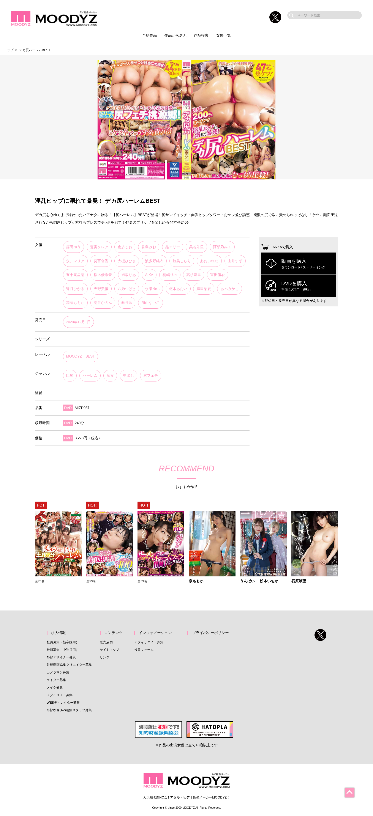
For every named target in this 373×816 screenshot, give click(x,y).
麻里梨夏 (203, 289)
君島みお (148, 247)
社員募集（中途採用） (63, 649)
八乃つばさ (127, 289)
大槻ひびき (127, 261)
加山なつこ (150, 302)
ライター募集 (56, 680)
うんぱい (247, 581)
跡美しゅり (182, 261)
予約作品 (149, 35)
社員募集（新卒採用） (63, 642)
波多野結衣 (154, 261)
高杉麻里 (193, 275)
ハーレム (90, 375)
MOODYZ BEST (80, 356)
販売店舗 (106, 642)
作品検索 (201, 35)
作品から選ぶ (175, 35)
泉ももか (196, 581)
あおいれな (209, 261)
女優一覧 (223, 35)
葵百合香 (101, 261)
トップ (8, 50)
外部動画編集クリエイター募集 (69, 665)
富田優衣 (217, 275)
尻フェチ (150, 375)
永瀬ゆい (152, 289)
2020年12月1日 (78, 322)
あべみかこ (229, 289)
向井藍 (126, 302)
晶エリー (172, 247)
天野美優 (101, 289)
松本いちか (269, 581)
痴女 (110, 375)
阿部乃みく (222, 247)
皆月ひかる (75, 289)
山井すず (235, 261)
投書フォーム (144, 649)
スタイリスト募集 (60, 695)
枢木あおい (178, 289)
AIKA (149, 275)
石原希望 (298, 581)
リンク (104, 657)
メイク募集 (55, 687)
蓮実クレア (99, 247)
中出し (128, 375)
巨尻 (69, 375)
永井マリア (75, 261)
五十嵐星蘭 (75, 275)
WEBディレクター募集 (63, 702)
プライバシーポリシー (210, 633)
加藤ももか (75, 302)
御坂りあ (128, 275)
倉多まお (125, 247)
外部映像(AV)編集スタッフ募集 (69, 710)
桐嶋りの (170, 275)
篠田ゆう (73, 247)
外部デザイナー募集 (61, 657)
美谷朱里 (196, 247)
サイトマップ (109, 649)
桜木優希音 (103, 275)
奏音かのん (103, 302)
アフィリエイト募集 (148, 642)
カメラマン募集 (58, 672)
